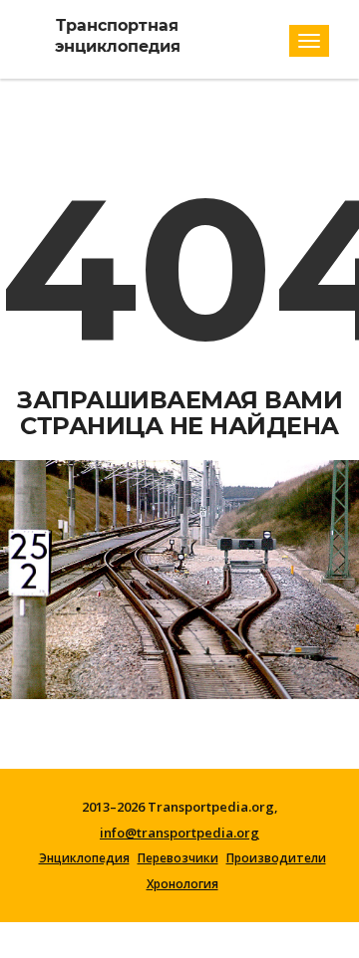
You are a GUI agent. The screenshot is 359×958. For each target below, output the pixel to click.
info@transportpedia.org (179, 832)
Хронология (182, 884)
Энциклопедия (84, 858)
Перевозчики (178, 858)
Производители (276, 858)
